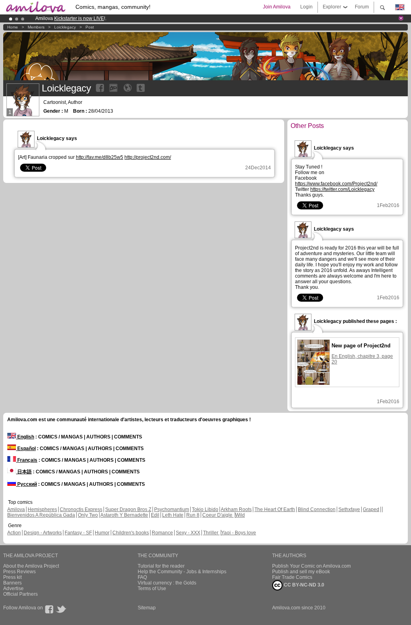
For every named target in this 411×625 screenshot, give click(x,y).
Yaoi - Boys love (238, 533)
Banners (12, 583)
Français (26, 460)
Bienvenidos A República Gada (41, 515)
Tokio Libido (205, 509)
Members (36, 27)
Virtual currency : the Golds (167, 583)
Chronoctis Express (81, 509)
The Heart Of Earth (274, 509)
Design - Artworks (43, 533)
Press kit (12, 577)
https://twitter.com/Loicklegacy (342, 189)
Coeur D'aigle (218, 515)
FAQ (142, 577)
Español (26, 448)
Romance (162, 533)
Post (89, 27)
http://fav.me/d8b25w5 (99, 157)
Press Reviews (19, 571)
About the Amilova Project (31, 566)
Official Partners (20, 594)
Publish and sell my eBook (301, 571)
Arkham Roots (236, 509)
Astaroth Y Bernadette (124, 515)
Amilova (16, 509)
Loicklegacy (65, 27)
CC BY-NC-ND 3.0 (303, 585)
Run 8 (192, 515)
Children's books (130, 533)
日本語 (24, 472)
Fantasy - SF (78, 533)
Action (14, 533)
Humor (102, 533)
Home (12, 27)
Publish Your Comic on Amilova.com (311, 566)
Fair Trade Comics (292, 577)
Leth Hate (172, 515)
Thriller (211, 533)
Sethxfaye (349, 509)
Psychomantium (171, 509)
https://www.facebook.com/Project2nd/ (336, 184)
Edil (155, 515)
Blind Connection (317, 509)
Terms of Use (152, 588)
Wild (240, 515)
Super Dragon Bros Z (128, 509)
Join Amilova (277, 7)
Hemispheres (42, 509)
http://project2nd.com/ (147, 157)
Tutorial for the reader (161, 566)
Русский (26, 484)
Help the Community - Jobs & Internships (182, 571)
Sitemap (147, 608)
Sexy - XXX (188, 533)
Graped (371, 509)
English (25, 437)
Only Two (88, 515)
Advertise (13, 588)
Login (306, 7)
